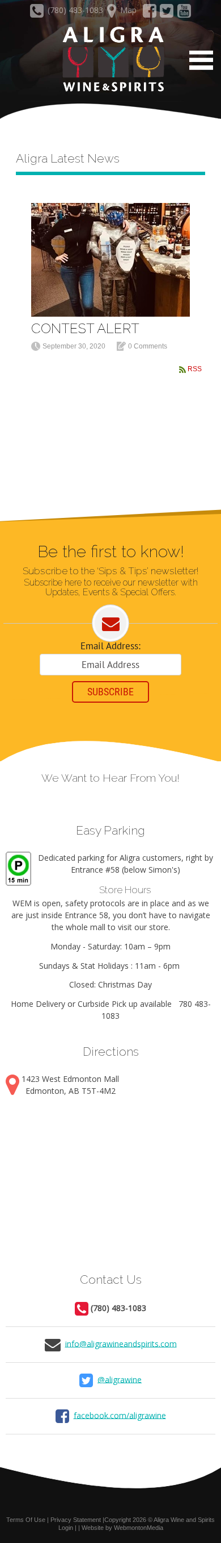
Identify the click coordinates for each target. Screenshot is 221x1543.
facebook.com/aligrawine (120, 1414)
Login (65, 1527)
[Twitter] (167, 13)
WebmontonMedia (138, 1527)
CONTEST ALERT (85, 328)
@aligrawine (119, 1379)
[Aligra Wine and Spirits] (110, 60)
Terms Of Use (25, 1519)
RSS (195, 369)
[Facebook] (149, 13)
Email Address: (110, 646)
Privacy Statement (75, 1519)
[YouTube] (184, 13)
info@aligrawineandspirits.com (121, 1343)
